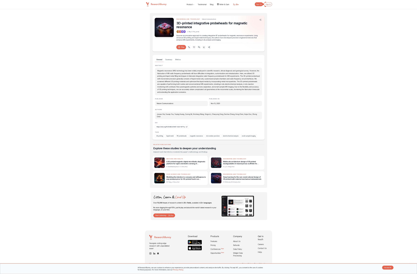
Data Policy (237, 249)
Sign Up (259, 4)
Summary (168, 59)
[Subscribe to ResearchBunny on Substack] (158, 253)
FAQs (260, 252)
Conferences (217, 249)
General (159, 59)
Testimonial (202, 4)
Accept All (387, 267)
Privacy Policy (178, 270)
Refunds (236, 245)
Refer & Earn (224, 4)
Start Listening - (164, 215)
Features (213, 241)
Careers (261, 244)
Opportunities (217, 253)
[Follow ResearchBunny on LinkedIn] (154, 253)
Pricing (213, 245)
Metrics (178, 59)
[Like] (171, 34)
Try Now (236, 4)
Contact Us (262, 248)
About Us (236, 241)
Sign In (268, 4)
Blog (211, 4)
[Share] (260, 20)
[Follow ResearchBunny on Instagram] (150, 253)
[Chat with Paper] (199, 47)
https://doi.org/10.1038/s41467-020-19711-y (170, 127)
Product (190, 4)
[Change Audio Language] (189, 47)
